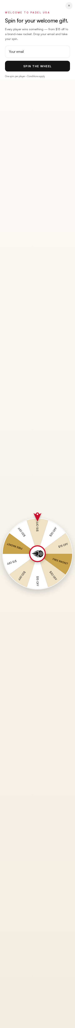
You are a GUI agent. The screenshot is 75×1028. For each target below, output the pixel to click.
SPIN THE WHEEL (37, 66)
